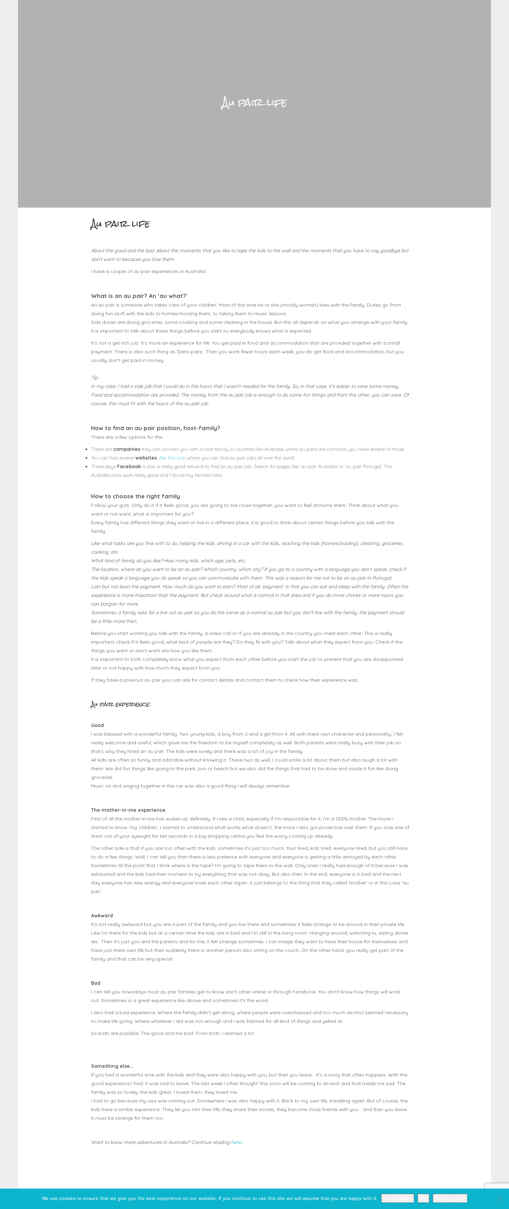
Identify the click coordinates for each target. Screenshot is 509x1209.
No (423, 1198)
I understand (397, 1198)
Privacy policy (450, 1198)
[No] (500, 1199)
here (236, 1142)
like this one (172, 458)
